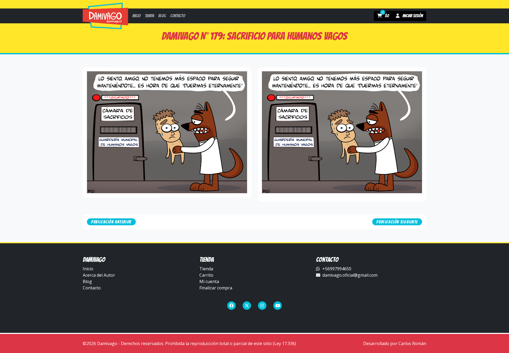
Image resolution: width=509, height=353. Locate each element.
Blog (87, 281)
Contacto (92, 288)
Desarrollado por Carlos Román (394, 343)
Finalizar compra (215, 288)
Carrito (206, 275)
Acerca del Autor (99, 275)
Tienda (206, 269)
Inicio (88, 269)
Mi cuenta (209, 281)
